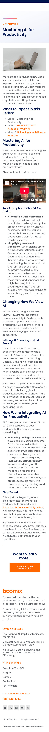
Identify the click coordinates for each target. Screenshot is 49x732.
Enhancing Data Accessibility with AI (21, 127)
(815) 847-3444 (12, 699)
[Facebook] (5, 707)
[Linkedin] (16, 707)
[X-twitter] (10, 707)
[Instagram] (28, 707)
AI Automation (10, 24)
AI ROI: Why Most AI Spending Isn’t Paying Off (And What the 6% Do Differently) (21, 652)
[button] (43, 7)
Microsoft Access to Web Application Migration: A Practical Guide (23, 643)
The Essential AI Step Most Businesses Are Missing (24, 635)
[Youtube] (22, 707)
